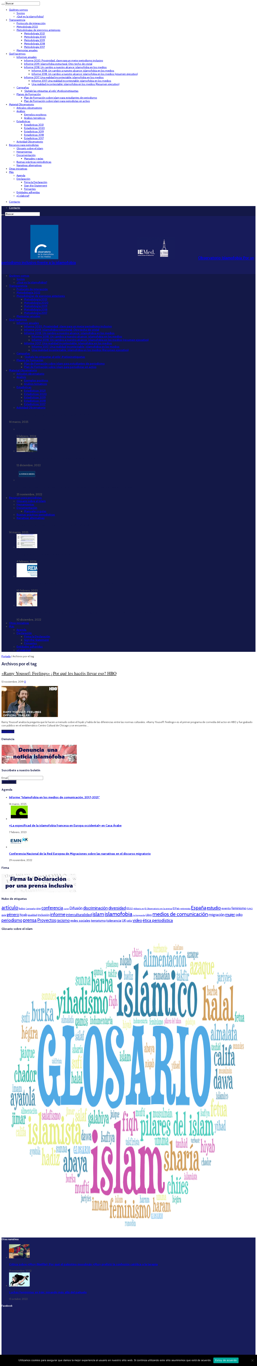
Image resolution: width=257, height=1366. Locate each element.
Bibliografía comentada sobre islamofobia (43, 554)
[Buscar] (3, 4)
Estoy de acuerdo (226, 1360)
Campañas (23, 87)
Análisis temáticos (34, 118)
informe (57, 914)
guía (4, 914)
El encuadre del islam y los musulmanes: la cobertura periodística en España (65, 583)
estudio (214, 907)
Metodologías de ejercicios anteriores (38, 30)
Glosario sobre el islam (30, 148)
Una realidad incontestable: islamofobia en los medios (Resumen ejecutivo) (75, 84)
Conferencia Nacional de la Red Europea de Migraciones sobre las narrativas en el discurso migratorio (80, 853)
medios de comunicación (180, 914)
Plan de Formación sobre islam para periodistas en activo (57, 101)
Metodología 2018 (34, 43)
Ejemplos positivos (35, 114)
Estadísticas (23, 121)
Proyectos (46, 920)
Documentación (26, 155)
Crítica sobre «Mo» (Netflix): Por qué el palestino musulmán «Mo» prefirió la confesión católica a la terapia (83, 1264)
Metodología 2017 (34, 47)
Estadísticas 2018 (34, 135)
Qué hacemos (17, 53)
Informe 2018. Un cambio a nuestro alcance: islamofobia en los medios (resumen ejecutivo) (85, 74)
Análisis (21, 111)
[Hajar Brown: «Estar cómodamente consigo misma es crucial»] (27, 451)
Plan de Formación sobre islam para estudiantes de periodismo (60, 97)
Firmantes (30, 189)
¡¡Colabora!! (23, 195)
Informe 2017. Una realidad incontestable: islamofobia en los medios (64, 77)
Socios (21, 13)
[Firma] (39, 891)
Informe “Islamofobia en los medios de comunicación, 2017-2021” (51, 415)
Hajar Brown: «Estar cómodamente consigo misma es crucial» (56, 458)
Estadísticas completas (31, 429)
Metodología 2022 (27, 26)
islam (98, 914)
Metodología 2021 (34, 33)
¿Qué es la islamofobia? (30, 16)
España (198, 907)
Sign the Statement (35, 185)
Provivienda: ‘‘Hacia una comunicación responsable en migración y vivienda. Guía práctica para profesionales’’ (87, 612)
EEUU (129, 908)
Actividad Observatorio (30, 141)
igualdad (32, 914)
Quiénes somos (18, 9)
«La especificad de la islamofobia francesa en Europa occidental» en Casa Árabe (65, 825)
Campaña (31, 908)
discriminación (95, 907)
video (137, 920)
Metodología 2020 (35, 37)
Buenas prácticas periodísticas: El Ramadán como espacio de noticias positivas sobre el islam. (76, 487)
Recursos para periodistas (24, 145)
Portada (6, 656)
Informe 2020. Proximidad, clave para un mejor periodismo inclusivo (63, 60)
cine (38, 908)
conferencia (52, 907)
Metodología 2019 (34, 40)
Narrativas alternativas (29, 165)
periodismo (12, 920)
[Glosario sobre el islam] (128, 1232)
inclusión (44, 915)
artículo (10, 907)
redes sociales (80, 921)
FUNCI (250, 908)
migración (217, 914)
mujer (230, 914)
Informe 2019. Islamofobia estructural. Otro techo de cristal (58, 64)
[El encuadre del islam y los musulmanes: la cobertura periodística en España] (27, 576)
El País (176, 908)
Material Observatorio (21, 104)
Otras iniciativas (18, 168)
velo (129, 921)
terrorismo (98, 921)
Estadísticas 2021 (34, 124)
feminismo (238, 908)
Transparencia (17, 20)
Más (11, 172)
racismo (63, 920)
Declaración (23, 179)
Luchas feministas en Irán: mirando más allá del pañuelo (48, 1292)
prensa (30, 920)
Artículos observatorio (29, 108)
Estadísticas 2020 (34, 128)
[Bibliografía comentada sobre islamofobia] (27, 547)
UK (124, 921)
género (13, 914)
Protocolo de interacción (31, 23)
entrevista (185, 908)
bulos (22, 908)
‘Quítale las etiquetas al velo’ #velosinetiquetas (51, 91)
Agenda (21, 175)
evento (226, 908)
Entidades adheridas (28, 192)
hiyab (23, 915)
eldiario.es (138, 908)
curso (66, 908)
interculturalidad (79, 914)
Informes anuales (27, 57)
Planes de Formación (29, 94)
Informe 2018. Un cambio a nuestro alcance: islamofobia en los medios (65, 67)
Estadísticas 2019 (34, 131)
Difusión (76, 908)
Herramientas (24, 151)
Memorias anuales (27, 50)
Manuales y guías (33, 158)
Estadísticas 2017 (34, 138)
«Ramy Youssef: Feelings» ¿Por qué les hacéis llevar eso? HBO (59, 673)
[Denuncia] (39, 762)
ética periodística (158, 920)
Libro (149, 915)
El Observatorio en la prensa (158, 908)
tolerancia (113, 920)
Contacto (14, 201)
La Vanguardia (139, 915)
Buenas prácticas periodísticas (34, 162)
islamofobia (118, 914)
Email (5, 778)
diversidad (117, 907)
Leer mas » (8, 731)
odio (239, 914)
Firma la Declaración (35, 182)
